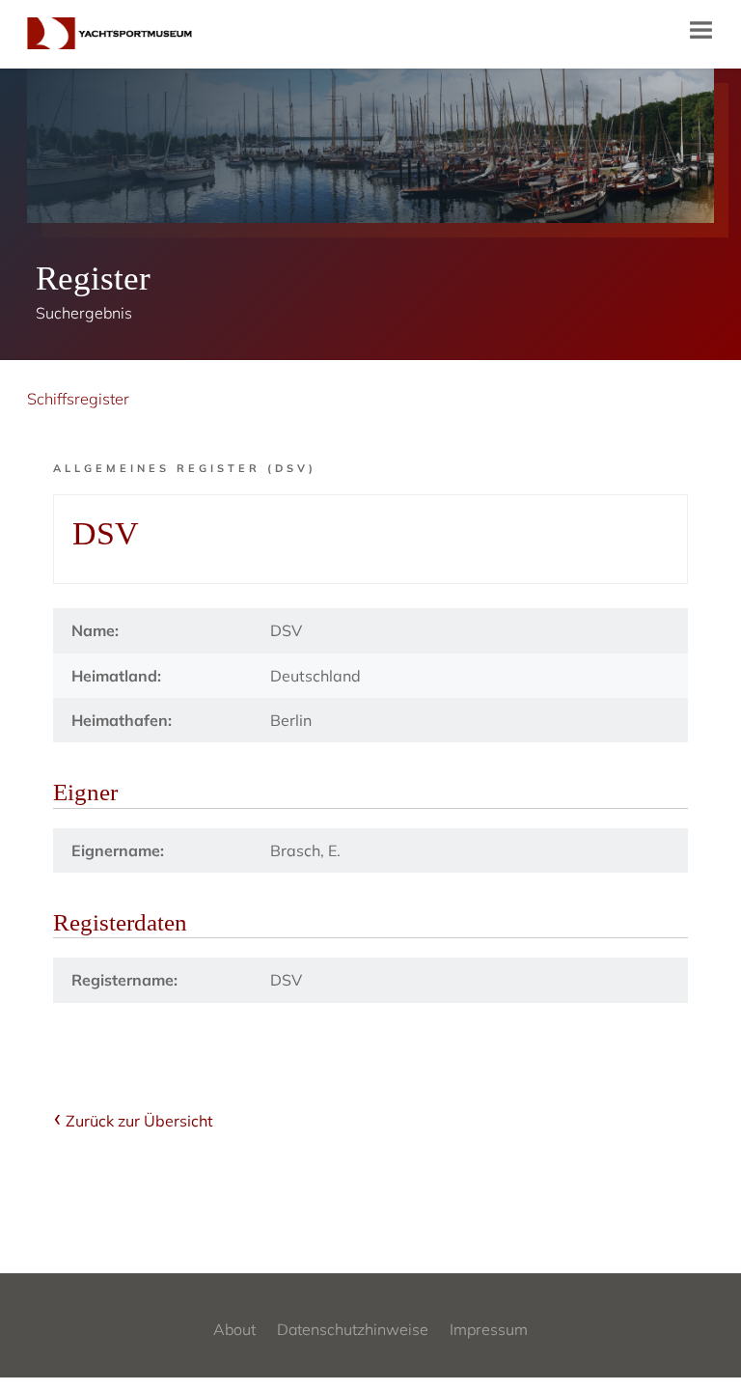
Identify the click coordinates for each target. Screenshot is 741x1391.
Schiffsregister (78, 398)
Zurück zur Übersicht (139, 1120)
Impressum (489, 1329)
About (234, 1329)
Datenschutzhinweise (352, 1329)
